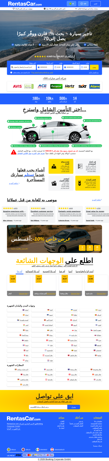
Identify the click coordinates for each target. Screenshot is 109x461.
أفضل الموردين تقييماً (76, 423)
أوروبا (19, 271)
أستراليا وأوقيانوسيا (84, 271)
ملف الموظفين (97, 428)
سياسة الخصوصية (96, 423)
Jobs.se (13, 449)
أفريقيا (62, 271)
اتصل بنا (61, 428)
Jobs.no (28, 449)
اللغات (62, 421)
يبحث (94, 67)
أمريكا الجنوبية (49, 271)
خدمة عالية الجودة (96, 426)
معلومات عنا (98, 421)
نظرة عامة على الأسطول (94, 432)
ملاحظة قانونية (97, 435)
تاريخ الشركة (98, 430)
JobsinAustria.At (59, 449)
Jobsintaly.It (43, 449)
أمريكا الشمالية (32, 271)
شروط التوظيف (97, 441)
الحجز (95, 4)
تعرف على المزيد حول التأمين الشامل (31, 153)
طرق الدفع (60, 426)
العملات (61, 423)
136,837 (65, 56)
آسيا (70, 271)
